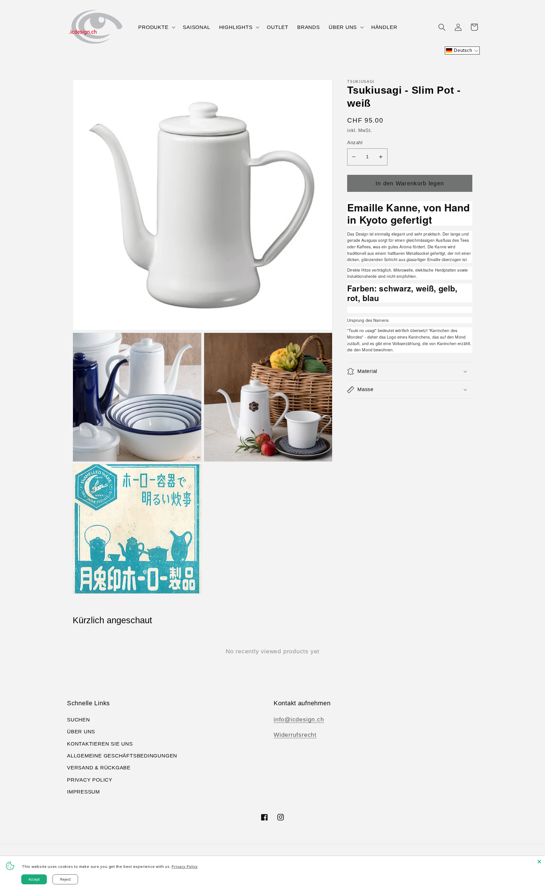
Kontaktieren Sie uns (100, 744)
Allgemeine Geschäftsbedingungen (122, 756)
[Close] (539, 861)
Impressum (83, 792)
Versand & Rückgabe (99, 768)
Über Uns (81, 731)
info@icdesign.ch (299, 719)
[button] (156, 27)
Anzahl (354, 142)
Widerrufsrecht (295, 734)
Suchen (78, 720)
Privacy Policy (89, 780)
